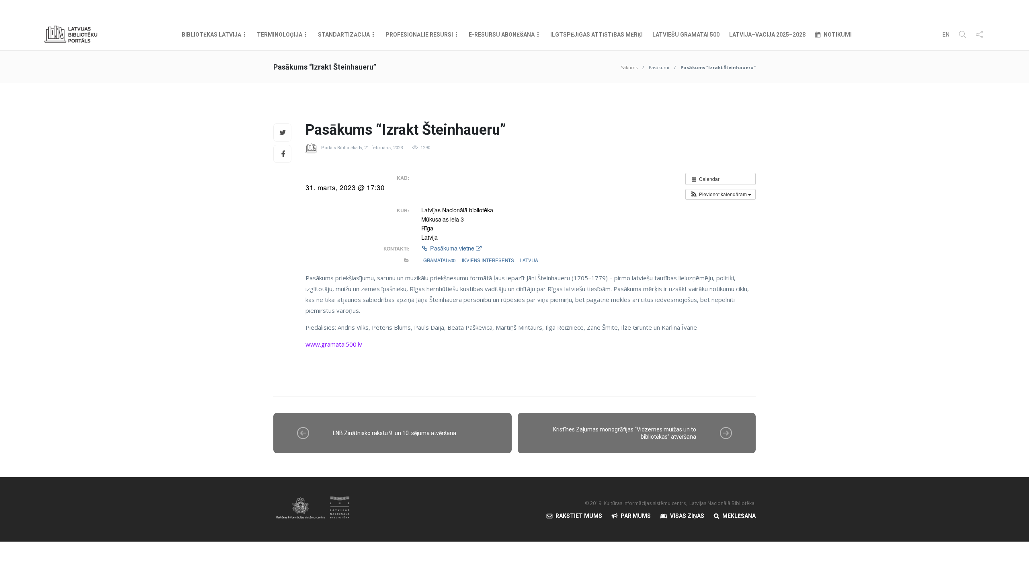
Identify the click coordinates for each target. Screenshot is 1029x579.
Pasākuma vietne (452, 248)
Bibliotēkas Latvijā (211, 34)
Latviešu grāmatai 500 (685, 34)
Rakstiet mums (578, 516)
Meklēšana (739, 516)
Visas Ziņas (687, 516)
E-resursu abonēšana (502, 34)
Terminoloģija (279, 34)
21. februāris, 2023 (383, 147)
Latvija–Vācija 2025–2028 (767, 34)
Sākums (629, 67)
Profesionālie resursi (419, 34)
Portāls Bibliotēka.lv (341, 147)
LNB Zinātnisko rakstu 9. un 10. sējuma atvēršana (394, 433)
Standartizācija (344, 34)
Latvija (529, 260)
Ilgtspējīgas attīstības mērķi (596, 34)
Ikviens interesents (488, 260)
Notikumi (838, 34)
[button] (720, 194)
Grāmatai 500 (439, 260)
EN (946, 34)
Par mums (636, 516)
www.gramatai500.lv (333, 344)
